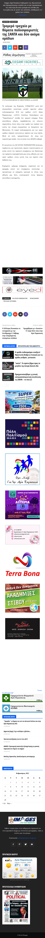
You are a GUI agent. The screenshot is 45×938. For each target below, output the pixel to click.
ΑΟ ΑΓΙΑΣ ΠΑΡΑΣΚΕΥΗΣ (19, 298)
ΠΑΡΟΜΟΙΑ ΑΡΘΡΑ (9, 346)
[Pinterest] (19, 844)
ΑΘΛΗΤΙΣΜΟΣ (6, 22)
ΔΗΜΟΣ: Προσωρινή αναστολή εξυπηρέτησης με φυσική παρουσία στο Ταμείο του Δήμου (21, 747)
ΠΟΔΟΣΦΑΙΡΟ (14, 22)
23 (16, 795)
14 (5, 791)
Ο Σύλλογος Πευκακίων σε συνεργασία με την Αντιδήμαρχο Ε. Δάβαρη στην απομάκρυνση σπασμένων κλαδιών (11, 333)
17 (22, 791)
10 (22, 787)
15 (11, 791)
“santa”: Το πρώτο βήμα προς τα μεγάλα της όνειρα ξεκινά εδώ (27, 364)
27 (39, 795)
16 (16, 791)
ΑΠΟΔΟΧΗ (22, 15)
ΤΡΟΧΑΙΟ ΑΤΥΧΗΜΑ (9, 301)
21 (5, 795)
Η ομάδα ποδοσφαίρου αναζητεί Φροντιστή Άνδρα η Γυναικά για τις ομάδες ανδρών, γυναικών (29, 355)
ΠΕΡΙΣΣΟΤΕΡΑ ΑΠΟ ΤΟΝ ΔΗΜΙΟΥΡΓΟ (29, 346)
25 (28, 795)
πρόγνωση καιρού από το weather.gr (19, 879)
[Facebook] (13, 844)
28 (5, 800)
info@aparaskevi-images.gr (27, 838)
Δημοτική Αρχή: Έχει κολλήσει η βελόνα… (17, 731)
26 (34, 795)
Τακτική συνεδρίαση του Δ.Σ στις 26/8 (15, 739)
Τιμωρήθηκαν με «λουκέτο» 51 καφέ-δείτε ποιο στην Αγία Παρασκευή (33, 330)
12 (34, 787)
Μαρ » (9, 803)
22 (11, 795)
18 (28, 791)
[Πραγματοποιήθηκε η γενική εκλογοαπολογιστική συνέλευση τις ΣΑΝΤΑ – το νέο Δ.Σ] (8, 377)
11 (28, 787)
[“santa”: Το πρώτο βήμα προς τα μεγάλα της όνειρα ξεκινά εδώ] (8, 366)
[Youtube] (32, 844)
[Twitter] (25, 844)
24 (22, 795)
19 (34, 791)
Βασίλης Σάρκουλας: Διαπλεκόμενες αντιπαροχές (19, 756)
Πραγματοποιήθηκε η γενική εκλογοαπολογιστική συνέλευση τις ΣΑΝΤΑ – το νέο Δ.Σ (28, 377)
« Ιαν (4, 803)
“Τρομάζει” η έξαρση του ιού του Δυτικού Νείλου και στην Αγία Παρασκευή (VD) (22, 722)
